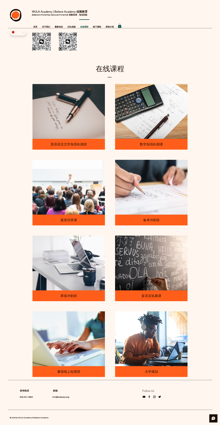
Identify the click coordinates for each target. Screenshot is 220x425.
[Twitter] (159, 396)
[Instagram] (154, 396)
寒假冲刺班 (68, 296)
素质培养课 (68, 220)
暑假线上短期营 (68, 372)
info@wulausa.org (60, 397)
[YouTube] (144, 396)
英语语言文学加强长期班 (69, 144)
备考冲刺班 (151, 220)
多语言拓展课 (151, 296)
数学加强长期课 (151, 144)
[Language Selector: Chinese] (18, 32)
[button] (119, 26)
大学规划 (151, 372)
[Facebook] (149, 396)
